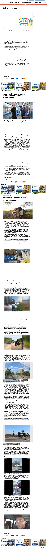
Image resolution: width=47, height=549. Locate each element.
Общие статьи (5, 92)
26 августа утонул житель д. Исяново (9, 59)
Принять (43, 547)
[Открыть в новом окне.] (6, 78)
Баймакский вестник (6, 0)
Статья (2, 2)
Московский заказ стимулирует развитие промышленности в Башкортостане (14, 3)
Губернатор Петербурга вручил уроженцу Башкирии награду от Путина (23, 4)
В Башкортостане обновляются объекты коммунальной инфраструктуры (37, 3)
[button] (31, 370)
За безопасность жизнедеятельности (8, 6)
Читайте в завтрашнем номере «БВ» (26, 2)
